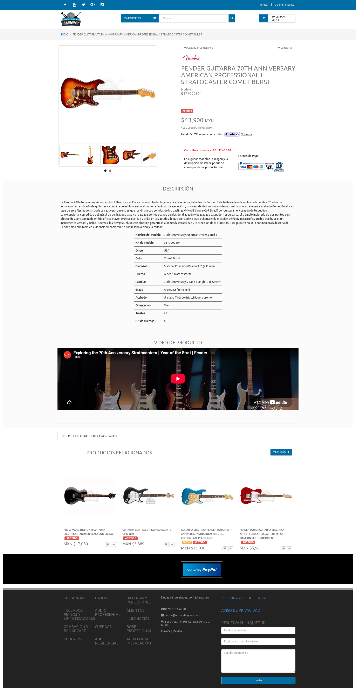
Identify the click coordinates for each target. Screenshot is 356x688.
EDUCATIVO (74, 639)
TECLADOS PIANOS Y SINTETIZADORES (79, 614)
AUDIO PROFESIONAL (107, 612)
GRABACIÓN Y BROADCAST (76, 628)
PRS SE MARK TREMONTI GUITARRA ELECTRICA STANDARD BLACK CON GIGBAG (89, 533)
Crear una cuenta (284, 4)
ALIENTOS (135, 610)
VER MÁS (280, 452)
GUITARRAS (74, 598)
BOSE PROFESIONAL (139, 628)
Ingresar (263, 4)
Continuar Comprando (200, 47)
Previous (53, 155)
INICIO (64, 34)
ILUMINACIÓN (138, 618)
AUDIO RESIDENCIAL (106, 641)
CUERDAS (103, 626)
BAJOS (101, 598)
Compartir (286, 47)
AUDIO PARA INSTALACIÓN (138, 641)
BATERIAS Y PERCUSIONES (138, 600)
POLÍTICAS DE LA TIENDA (243, 598)
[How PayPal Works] (202, 569)
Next (162, 155)
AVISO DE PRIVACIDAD (240, 610)
